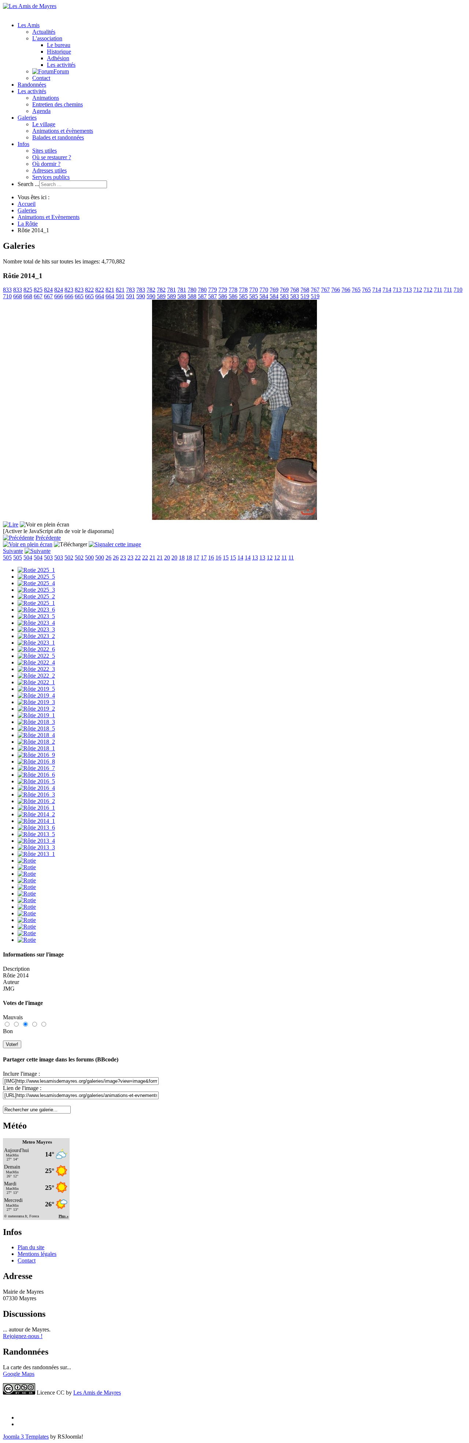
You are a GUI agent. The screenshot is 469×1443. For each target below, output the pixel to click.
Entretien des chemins (57, 104)
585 (243, 296)
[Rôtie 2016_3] (36, 794)
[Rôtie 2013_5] (36, 834)
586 (222, 296)
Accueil (27, 204)
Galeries (27, 117)
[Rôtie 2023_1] (36, 642)
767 (315, 290)
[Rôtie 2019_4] (36, 695)
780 (192, 290)
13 (255, 557)
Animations (45, 98)
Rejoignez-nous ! (23, 1336)
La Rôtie (28, 224)
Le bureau (58, 45)
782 (151, 290)
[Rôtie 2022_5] (36, 656)
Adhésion (58, 58)
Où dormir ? (46, 164)
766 (335, 290)
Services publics (51, 177)
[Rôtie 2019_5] (36, 689)
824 (48, 290)
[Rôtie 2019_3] (36, 702)
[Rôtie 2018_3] (36, 722)
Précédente (48, 538)
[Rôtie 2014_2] (36, 814)
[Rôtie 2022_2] (36, 676)
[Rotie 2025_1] (36, 570)
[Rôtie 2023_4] (36, 623)
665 (79, 296)
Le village (43, 124)
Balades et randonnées (58, 137)
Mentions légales (37, 1254)
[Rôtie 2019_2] (36, 709)
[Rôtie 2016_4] (36, 788)
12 (270, 557)
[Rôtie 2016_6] (36, 775)
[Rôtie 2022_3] (36, 669)
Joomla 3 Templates (26, 1436)
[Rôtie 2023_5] (36, 616)
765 (356, 290)
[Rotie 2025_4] (36, 583)
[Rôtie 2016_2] (36, 801)
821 (110, 290)
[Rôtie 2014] (234, 518)
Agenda (41, 111)
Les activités (61, 65)
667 (38, 296)
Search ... (28, 184)
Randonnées (32, 84)
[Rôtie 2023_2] (36, 636)
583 (284, 296)
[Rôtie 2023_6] (36, 609)
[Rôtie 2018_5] (36, 728)
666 (58, 296)
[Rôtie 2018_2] (36, 742)
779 (212, 290)
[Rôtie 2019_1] (36, 715)
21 (152, 557)
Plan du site (31, 1247)
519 (304, 296)
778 (233, 290)
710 (458, 290)
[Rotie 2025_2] (36, 596)
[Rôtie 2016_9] (36, 755)
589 (161, 296)
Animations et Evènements (49, 217)
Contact (41, 78)
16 (211, 557)
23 (123, 557)
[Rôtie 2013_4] (36, 841)
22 (138, 557)
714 (376, 290)
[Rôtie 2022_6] (36, 649)
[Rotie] (27, 860)
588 (181, 296)
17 (196, 557)
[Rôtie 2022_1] (36, 682)
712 (417, 290)
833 (7, 290)
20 (167, 557)
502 (68, 557)
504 (27, 557)
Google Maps (18, 1374)
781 (171, 290)
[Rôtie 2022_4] (36, 662)
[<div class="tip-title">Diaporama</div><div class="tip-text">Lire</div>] (10, 524)
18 (182, 557)
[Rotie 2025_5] (36, 576)
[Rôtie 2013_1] (36, 854)
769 (274, 290)
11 (284, 557)
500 (89, 557)
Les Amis (29, 25)
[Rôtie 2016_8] (36, 761)
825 (27, 290)
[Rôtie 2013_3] (36, 847)
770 (253, 290)
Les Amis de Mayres (97, 1392)
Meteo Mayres (37, 1142)
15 (226, 557)
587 (202, 296)
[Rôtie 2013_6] (36, 827)
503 (48, 557)
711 (438, 290)
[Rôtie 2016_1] (36, 808)
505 (7, 557)
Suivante (13, 551)
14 (240, 557)
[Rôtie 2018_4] (36, 735)
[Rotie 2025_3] (36, 590)
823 (68, 290)
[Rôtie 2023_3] (36, 629)
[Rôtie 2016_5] (36, 781)
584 (263, 296)
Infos (23, 144)
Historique (59, 51)
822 (89, 290)
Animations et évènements (62, 131)
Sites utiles (44, 150)
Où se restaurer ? (51, 157)
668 (17, 296)
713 (397, 290)
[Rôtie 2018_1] (36, 748)
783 (130, 290)
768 (294, 290)
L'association (47, 38)
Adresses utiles (49, 170)
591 (120, 296)
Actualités (43, 32)
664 (99, 296)
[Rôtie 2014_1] (36, 821)
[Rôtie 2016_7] (36, 768)
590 (140, 296)
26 (108, 557)
